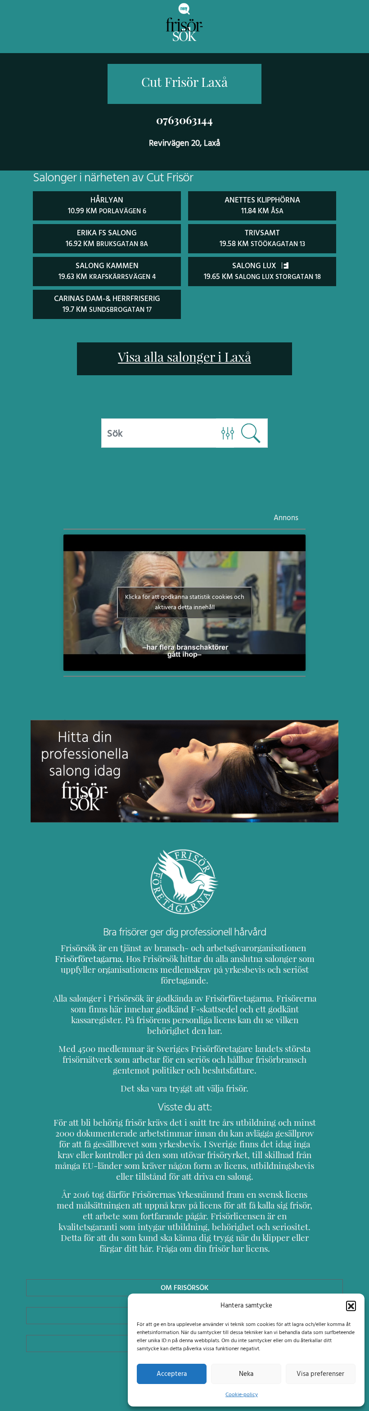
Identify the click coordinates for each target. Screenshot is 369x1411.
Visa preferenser (320, 1374)
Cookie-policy (241, 1394)
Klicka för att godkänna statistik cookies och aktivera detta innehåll (184, 602)
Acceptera (172, 1374)
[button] (351, 1305)
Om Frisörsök (185, 1287)
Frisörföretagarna (88, 958)
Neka (246, 1374)
